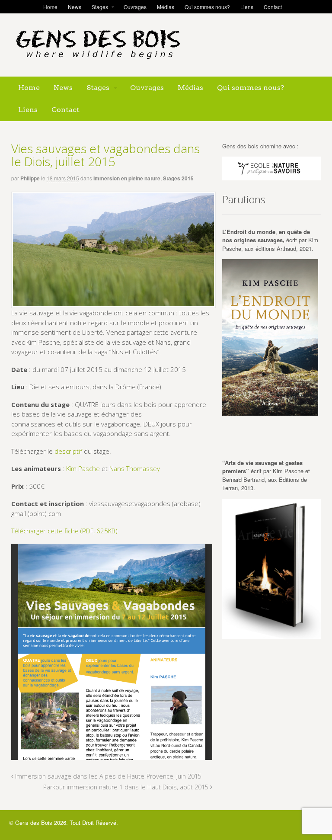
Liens (246, 6)
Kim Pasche (83, 468)
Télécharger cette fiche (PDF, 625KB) (64, 530)
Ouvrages (135, 6)
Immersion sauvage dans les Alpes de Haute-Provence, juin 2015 (107, 776)
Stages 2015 (178, 178)
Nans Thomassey (134, 468)
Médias (165, 6)
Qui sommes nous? (207, 6)
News (74, 6)
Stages (100, 6)
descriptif (68, 451)
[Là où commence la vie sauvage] (97, 62)
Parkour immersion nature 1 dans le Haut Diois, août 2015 (126, 787)
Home (50, 6)
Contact (273, 6)
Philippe (30, 178)
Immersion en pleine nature (126, 178)
